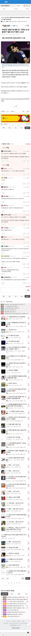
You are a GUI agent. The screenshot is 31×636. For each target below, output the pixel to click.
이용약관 (5, 623)
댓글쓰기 (27, 127)
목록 (4, 127)
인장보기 (6, 124)
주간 (12, 594)
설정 (23, 621)
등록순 (8, 144)
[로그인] (26, 2)
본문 (10, 127)
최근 (3, 578)
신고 (8, 111)
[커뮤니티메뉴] (2, 2)
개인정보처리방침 (13, 623)
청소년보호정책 (24, 623)
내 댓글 (15, 8)
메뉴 (2, 124)
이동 (6, 160)
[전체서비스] (29, 2)
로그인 (8, 621)
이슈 (26, 594)
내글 (4, 8)
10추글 (27, 8)
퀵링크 (19, 621)
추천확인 (3, 111)
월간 (19, 594)
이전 (16, 127)
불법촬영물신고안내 (15, 625)
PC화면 (14, 621)
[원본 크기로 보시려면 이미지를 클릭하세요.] (15, 52)
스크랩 (27, 111)
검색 (23, 578)
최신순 (12, 144)
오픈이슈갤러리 (5, 5)
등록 (28, 290)
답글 (3, 160)
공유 (23, 111)
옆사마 (3, 21)
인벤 (6, 2)
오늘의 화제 (4, 594)
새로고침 (28, 144)
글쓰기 (29, 5)
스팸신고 (13, 111)
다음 (21, 127)
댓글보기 (27, 296)
